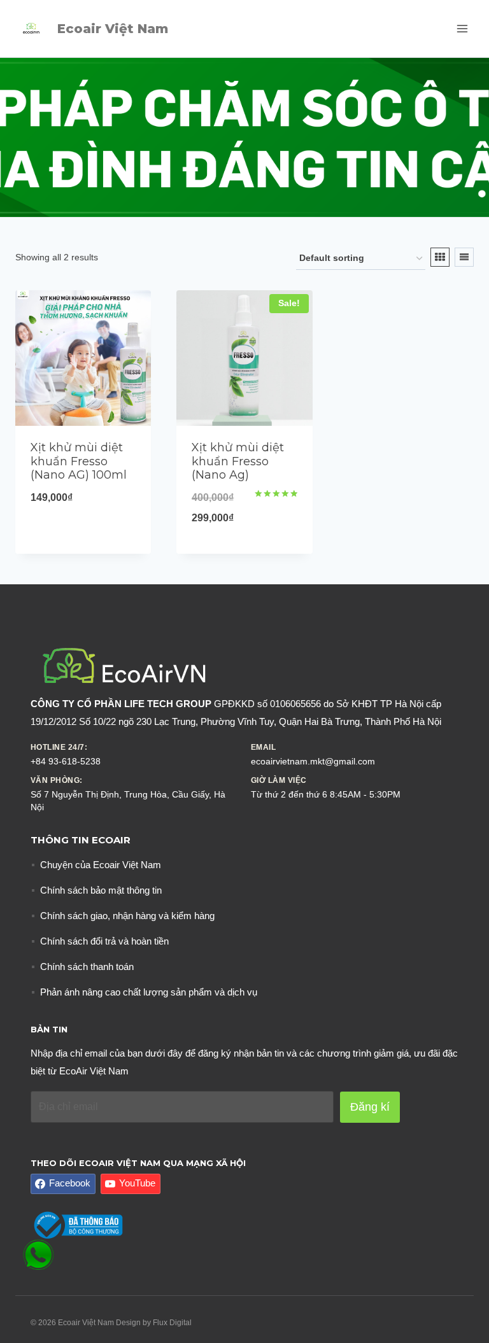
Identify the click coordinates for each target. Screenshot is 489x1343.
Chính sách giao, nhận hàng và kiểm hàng (127, 915)
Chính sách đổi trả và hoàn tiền (104, 941)
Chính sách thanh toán (87, 966)
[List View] (464, 257)
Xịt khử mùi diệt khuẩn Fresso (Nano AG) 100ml (79, 461)
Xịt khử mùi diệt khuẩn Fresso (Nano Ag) (238, 461)
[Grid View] (440, 257)
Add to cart (83, 541)
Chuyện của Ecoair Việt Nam (100, 864)
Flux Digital (172, 1322)
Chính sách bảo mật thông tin (101, 890)
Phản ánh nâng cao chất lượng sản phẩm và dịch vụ (148, 992)
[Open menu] (462, 28)
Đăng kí (370, 1106)
